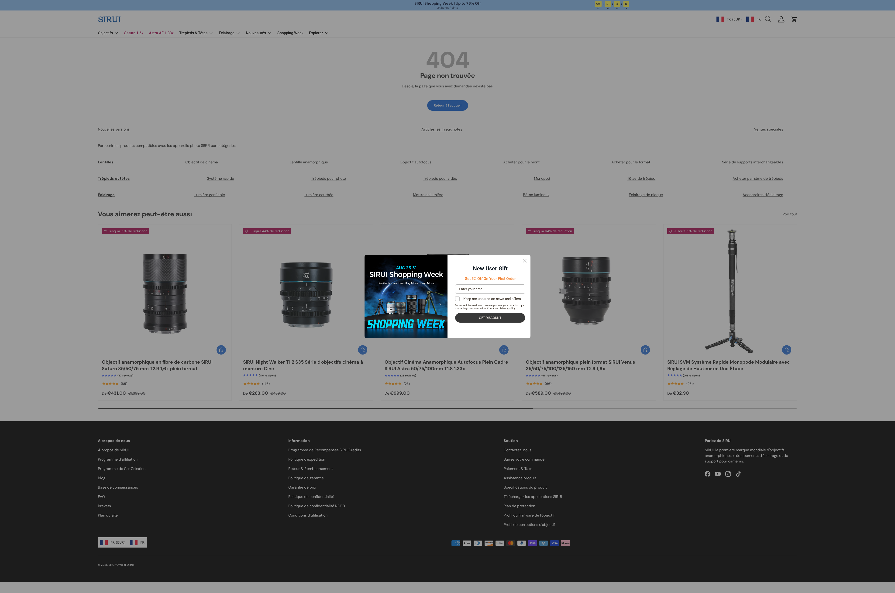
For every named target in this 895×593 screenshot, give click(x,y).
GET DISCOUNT (490, 318)
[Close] (524, 260)
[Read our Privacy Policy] (522, 306)
